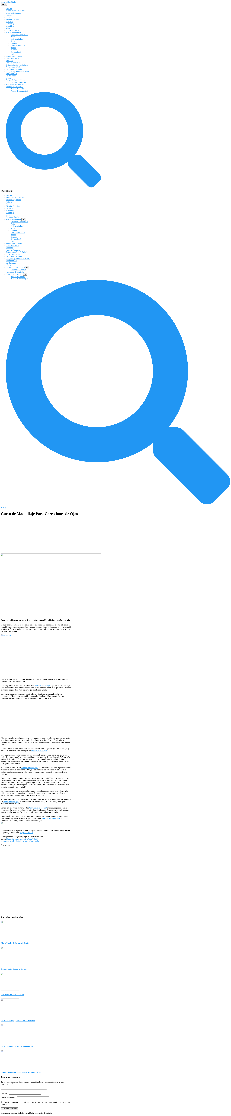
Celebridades (11, 76)
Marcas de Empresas (13, 32)
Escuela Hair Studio (8, 2)
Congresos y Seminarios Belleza (18, 71)
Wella (13, 37)
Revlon (13, 48)
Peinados (9, 61)
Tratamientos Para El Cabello (17, 65)
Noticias (9, 15)
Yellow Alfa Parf (17, 39)
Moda (8, 28)
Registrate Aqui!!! (26, 833)
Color (8, 17)
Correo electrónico (8, 1098)
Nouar (13, 41)
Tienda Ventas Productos (15, 11)
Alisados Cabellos (12, 19)
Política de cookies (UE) (20, 91)
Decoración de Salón (14, 69)
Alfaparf (14, 50)
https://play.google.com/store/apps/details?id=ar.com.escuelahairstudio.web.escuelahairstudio (20, 840)
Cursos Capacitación (18, 82)
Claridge (14, 43)
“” (38, 808)
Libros (8, 78)
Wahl (13, 54)
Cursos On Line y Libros (15, 80)
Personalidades (11, 74)
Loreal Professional (18, 45)
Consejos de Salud (13, 67)
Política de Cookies (18, 89)
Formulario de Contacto (15, 84)
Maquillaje (10, 26)
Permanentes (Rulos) (14, 56)
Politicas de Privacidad (14, 87)
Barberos (9, 22)
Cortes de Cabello (12, 30)
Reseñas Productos (13, 63)
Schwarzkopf (16, 52)
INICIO (9, 9)
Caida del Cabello (12, 58)
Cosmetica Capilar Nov (19, 35)
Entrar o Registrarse (13, 13)
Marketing (10, 24)
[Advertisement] (51, 535)
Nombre (5, 1093)
